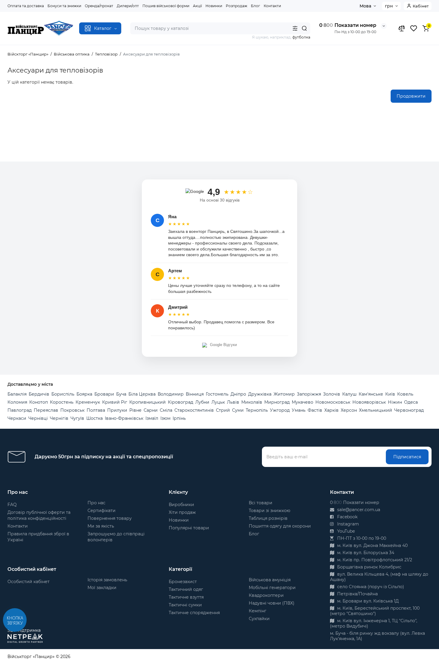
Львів (233, 402)
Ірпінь (179, 418)
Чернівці (38, 418)
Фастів (315, 410)
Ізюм (165, 418)
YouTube (345, 531)
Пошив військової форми (165, 6)
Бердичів (39, 394)
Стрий (223, 410)
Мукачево (302, 402)
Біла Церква (142, 394)
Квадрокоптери (266, 595)
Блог (255, 6)
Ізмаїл (151, 418)
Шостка (94, 418)
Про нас (96, 502)
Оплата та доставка (25, 6)
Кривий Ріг (114, 402)
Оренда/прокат (99, 6)
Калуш (349, 394)
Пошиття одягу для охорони (280, 526)
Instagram (347, 524)
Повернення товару (110, 518)
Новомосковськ (332, 402)
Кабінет (421, 6)
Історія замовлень (107, 579)
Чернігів (59, 418)
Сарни (151, 410)
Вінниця (195, 394)
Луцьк (218, 402)
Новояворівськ (369, 402)
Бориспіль (62, 394)
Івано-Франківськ (124, 418)
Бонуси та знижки (64, 6)
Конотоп (38, 402)
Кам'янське (371, 394)
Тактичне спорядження (194, 612)
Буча (121, 394)
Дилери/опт (128, 6)
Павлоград (19, 410)
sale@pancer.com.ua (358, 509)
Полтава (96, 410)
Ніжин (395, 402)
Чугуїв (77, 418)
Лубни (202, 402)
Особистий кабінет (28, 581)
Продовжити (411, 96)
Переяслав (46, 410)
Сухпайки (259, 618)
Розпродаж (236, 6)
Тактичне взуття (186, 597)
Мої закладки (102, 587)
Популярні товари (189, 528)
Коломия (17, 402)
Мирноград (277, 402)
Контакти (272, 6)
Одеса (411, 402)
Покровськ (72, 410)
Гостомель (217, 394)
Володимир (171, 394)
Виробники (181, 504)
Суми (238, 410)
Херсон (349, 410)
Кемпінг (257, 611)
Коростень (61, 402)
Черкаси (16, 418)
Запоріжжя (309, 394)
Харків (331, 410)
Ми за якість (101, 526)
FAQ (12, 504)
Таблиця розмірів (268, 518)
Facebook (346, 516)
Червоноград (409, 410)
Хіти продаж (182, 512)
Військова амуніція (270, 579)
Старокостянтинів (194, 410)
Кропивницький (147, 402)
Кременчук (88, 402)
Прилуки (117, 410)
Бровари (104, 394)
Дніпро (238, 394)
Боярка (84, 394)
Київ (390, 394)
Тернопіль (257, 410)
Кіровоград (180, 402)
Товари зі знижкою (269, 510)
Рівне (135, 410)
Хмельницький (375, 410)
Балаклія (17, 394)
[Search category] (295, 28)
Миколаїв (251, 402)
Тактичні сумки (185, 605)
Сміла (166, 410)
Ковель (405, 394)
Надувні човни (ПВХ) (271, 603)
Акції (197, 6)
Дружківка (259, 394)
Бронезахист (183, 581)
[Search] (304, 28)
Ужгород (280, 410)
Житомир (284, 394)
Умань (299, 410)
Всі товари (260, 502)
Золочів (331, 394)
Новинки (213, 6)
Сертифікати (102, 510)
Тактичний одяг (186, 589)
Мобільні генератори (272, 587)
